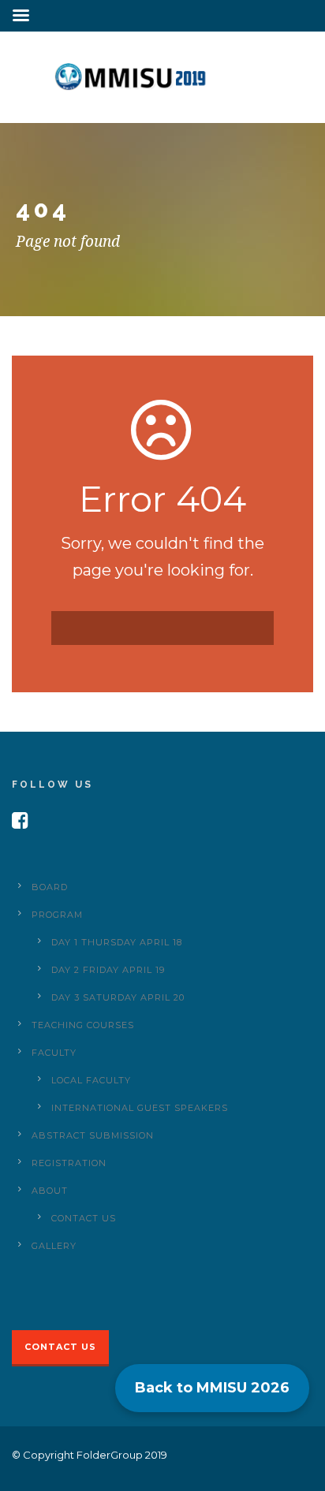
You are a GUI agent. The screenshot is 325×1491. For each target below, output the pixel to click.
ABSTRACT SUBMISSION (93, 1135)
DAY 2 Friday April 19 (108, 969)
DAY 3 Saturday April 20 (118, 997)
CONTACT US (83, 1218)
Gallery (54, 1245)
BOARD (50, 887)
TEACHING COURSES (83, 1025)
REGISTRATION (69, 1163)
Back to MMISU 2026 (212, 1387)
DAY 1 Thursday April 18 (116, 942)
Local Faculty (91, 1080)
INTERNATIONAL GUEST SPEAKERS (139, 1107)
